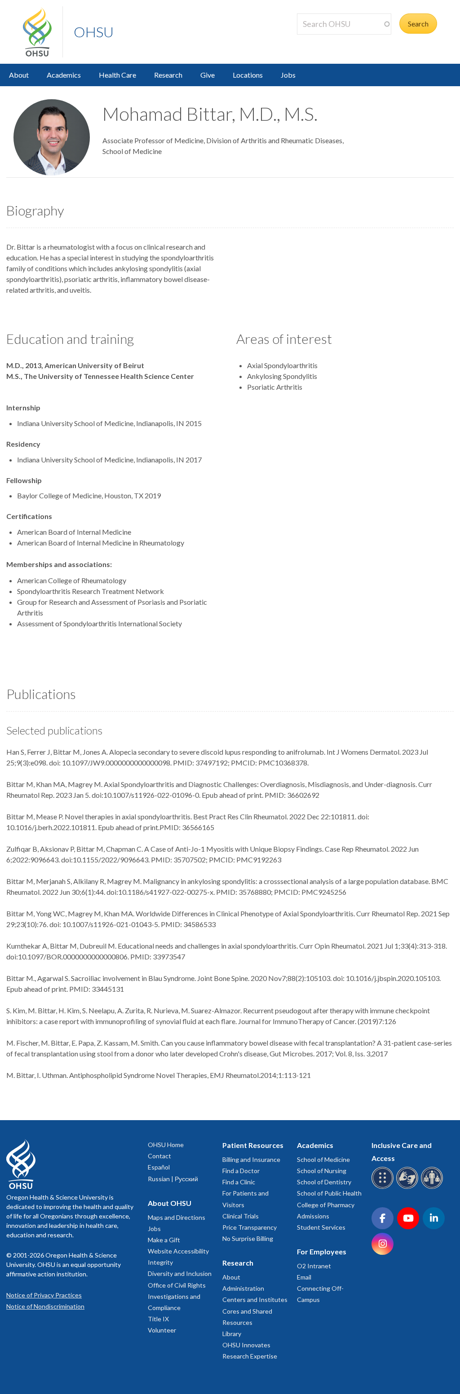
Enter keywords (325, 39)
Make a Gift (164, 1240)
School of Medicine (323, 1159)
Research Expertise (249, 1356)
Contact (159, 1156)
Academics (64, 74)
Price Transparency (249, 1227)
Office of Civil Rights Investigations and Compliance (177, 1296)
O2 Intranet (314, 1266)
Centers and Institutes (255, 1299)
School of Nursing (321, 1170)
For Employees (321, 1251)
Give (207, 74)
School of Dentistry (324, 1182)
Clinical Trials (240, 1216)
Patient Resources (252, 1145)
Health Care (117, 74)
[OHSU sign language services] (408, 1187)
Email (304, 1277)
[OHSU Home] (42, 31)
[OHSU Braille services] (384, 1187)
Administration (243, 1288)
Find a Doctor (241, 1170)
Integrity (160, 1262)
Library (231, 1333)
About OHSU (169, 1203)
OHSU (94, 31)
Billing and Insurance (251, 1159)
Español (159, 1167)
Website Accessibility (178, 1251)
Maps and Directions (176, 1217)
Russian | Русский (173, 1179)
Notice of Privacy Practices (44, 1295)
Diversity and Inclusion (180, 1273)
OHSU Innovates (246, 1345)
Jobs (288, 74)
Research (168, 74)
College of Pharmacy (325, 1205)
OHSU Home (166, 1144)
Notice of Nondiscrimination (45, 1306)
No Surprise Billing (247, 1238)
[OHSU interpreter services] (433, 1187)
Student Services (321, 1227)
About (19, 74)
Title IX (158, 1319)
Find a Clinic (238, 1182)
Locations (248, 74)
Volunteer (162, 1330)
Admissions (313, 1216)
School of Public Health (329, 1193)
